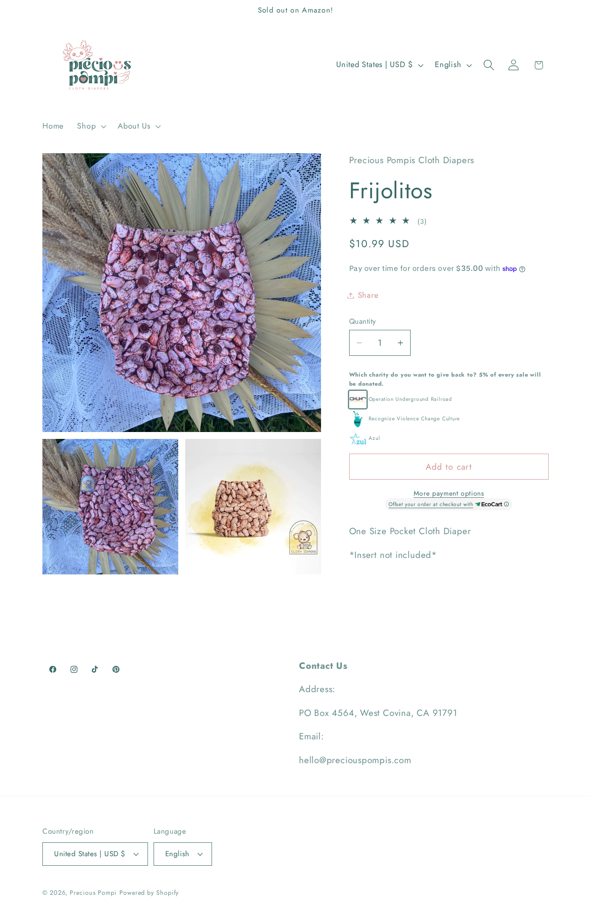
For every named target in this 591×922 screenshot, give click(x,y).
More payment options (449, 493)
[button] (91, 126)
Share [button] (368, 295)
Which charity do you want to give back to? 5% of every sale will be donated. (445, 379)
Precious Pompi (93, 892)
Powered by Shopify (149, 892)
